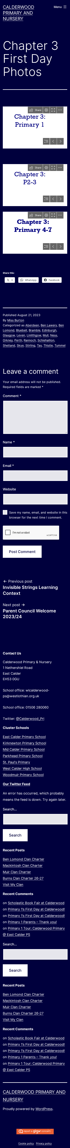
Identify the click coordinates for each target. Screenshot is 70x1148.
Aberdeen (32, 325)
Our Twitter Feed (16, 784)
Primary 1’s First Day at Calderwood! (36, 909)
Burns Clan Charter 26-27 (23, 878)
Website (9, 489)
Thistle (48, 345)
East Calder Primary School (24, 737)
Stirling (30, 345)
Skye (20, 345)
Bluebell (21, 330)
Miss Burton (15, 320)
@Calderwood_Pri (30, 719)
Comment (12, 396)
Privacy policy (44, 1143)
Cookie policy (26, 1143)
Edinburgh (49, 330)
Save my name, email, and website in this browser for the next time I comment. (38, 515)
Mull (46, 335)
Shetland (9, 345)
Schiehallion (46, 340)
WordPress (43, 1109)
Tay (39, 345)
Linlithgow (34, 335)
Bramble (34, 330)
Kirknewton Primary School (24, 743)
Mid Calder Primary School (24, 749)
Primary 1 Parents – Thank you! (32, 922)
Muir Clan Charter (17, 872)
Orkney (8, 340)
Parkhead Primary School (23, 756)
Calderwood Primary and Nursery (18, 12)
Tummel (60, 345)
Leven (21, 335)
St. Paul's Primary (16, 762)
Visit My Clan (13, 885)
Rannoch (30, 340)
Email (8, 466)
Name (9, 442)
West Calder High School (22, 768)
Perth (18, 340)
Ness (53, 335)
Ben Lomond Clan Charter (23, 859)
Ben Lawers (49, 325)
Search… (10, 809)
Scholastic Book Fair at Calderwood (36, 903)
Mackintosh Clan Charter (23, 865)
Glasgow (9, 335)
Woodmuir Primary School (23, 775)
